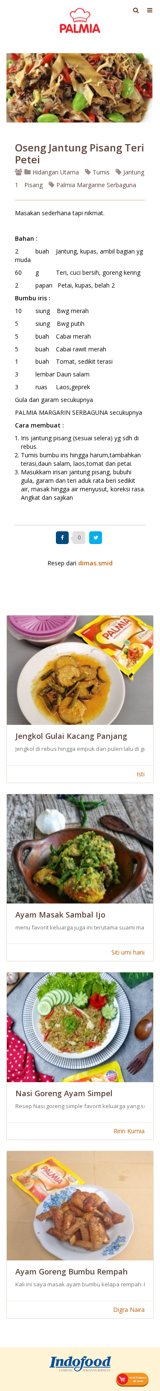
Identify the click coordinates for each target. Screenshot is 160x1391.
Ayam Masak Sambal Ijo (60, 914)
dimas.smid (95, 563)
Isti (141, 774)
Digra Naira (129, 1309)
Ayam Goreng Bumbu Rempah (71, 1271)
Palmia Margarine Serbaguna (95, 185)
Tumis (100, 172)
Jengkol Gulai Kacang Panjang (71, 736)
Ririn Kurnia (129, 1131)
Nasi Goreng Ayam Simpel (64, 1093)
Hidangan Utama (56, 172)
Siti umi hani (128, 952)
